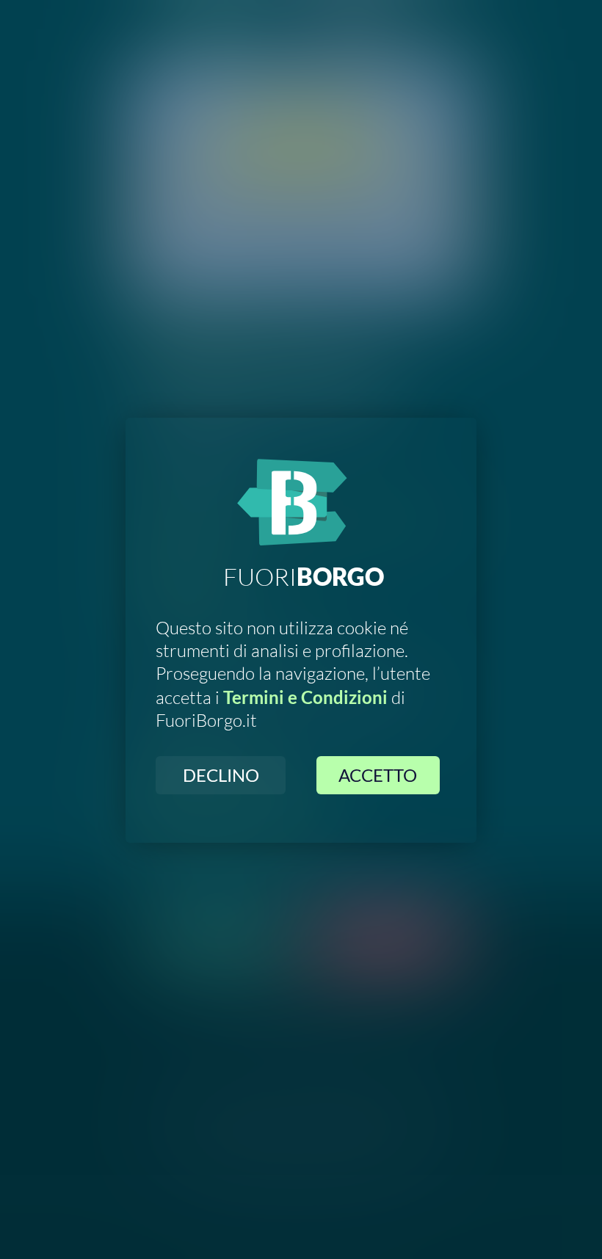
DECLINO (221, 774)
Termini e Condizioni (305, 697)
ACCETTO (377, 774)
